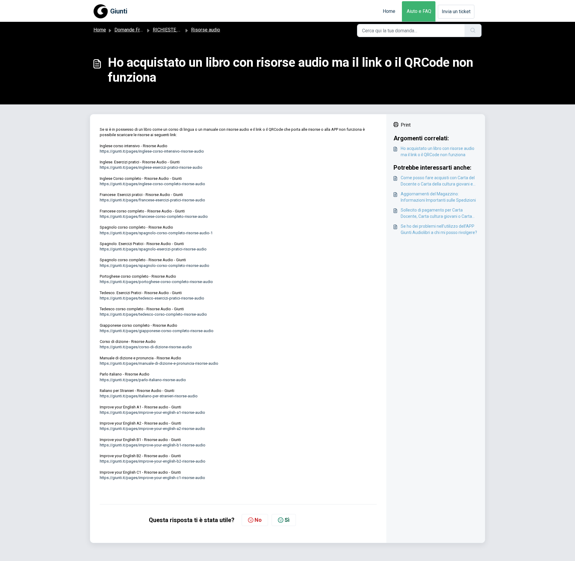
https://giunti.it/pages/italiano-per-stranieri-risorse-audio (149, 396)
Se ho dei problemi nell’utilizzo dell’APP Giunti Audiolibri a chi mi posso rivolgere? (439, 229)
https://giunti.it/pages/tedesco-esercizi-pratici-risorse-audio (152, 298)
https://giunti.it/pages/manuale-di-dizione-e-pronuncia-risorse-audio (159, 363)
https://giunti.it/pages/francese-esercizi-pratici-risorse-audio (152, 200)
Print (406, 125)
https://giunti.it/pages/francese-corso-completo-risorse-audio (154, 216)
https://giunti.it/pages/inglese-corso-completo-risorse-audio (152, 184)
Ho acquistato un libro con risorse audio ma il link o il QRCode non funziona (437, 151)
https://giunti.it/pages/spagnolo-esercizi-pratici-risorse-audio (153, 249)
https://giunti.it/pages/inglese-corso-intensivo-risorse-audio (152, 151)
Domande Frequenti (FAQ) (141, 30)
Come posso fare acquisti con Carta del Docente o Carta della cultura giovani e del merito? (438, 181)
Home (389, 11)
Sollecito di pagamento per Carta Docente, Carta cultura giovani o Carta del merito (436, 214)
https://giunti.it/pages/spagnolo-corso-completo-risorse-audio (154, 265)
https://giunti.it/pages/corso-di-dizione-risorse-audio (146, 347)
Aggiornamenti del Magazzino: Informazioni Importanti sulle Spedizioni (438, 197)
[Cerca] (473, 30)
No (258, 520)
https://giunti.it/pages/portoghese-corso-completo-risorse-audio (156, 281)
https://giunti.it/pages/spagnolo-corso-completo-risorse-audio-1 (156, 233)
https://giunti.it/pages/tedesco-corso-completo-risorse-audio (153, 314)
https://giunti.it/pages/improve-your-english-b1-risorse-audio (152, 445)
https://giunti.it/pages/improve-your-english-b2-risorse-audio (152, 461)
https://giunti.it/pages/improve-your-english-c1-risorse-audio (152, 477)
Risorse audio (205, 30)
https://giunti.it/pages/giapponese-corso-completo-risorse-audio (157, 331)
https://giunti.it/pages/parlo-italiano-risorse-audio (143, 380)
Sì (287, 520)
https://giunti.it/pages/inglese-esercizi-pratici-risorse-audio (151, 167)
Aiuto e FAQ (419, 11)
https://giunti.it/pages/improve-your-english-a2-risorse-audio (152, 428)
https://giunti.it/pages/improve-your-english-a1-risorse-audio (152, 412)
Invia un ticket (456, 11)
